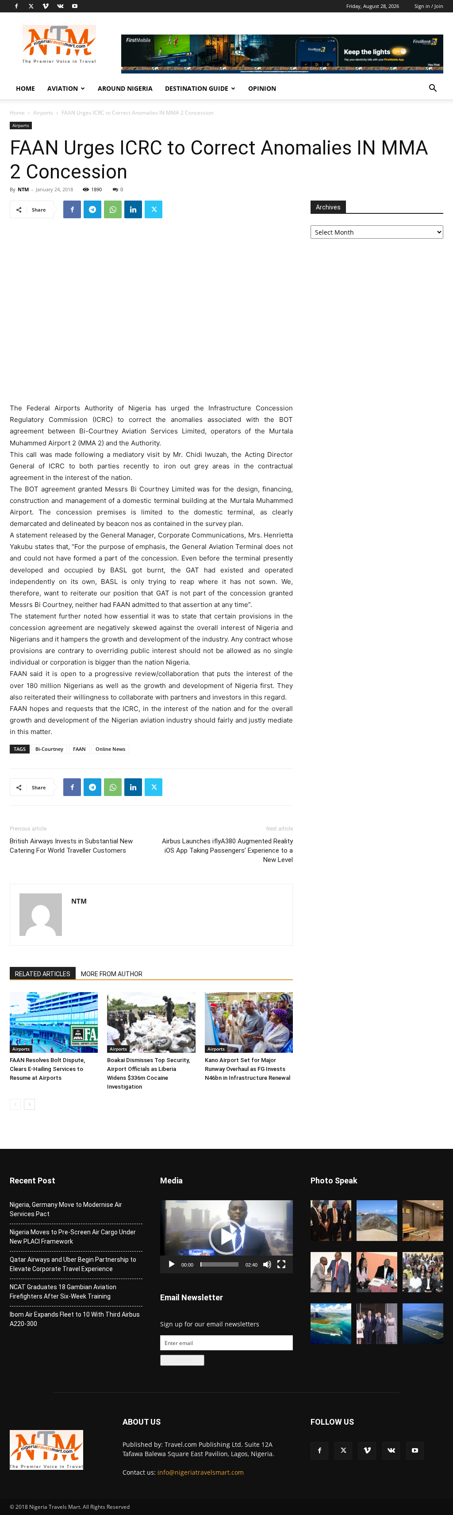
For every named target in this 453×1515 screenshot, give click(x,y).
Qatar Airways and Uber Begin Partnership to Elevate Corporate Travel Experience (73, 1264)
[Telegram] (92, 209)
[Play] (171, 1264)
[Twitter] (31, 6)
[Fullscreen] (281, 1264)
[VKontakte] (60, 6)
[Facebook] (16, 6)
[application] (226, 1236)
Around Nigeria (125, 88)
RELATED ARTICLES (42, 974)
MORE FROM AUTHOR (111, 974)
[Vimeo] (45, 6)
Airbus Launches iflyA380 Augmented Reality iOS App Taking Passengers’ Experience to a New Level (227, 850)
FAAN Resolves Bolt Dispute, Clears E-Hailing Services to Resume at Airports (47, 1069)
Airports (43, 112)
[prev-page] (15, 1104)
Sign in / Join (429, 6)
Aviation (62, 88)
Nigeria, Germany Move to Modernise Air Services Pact (66, 1209)
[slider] (219, 1264)
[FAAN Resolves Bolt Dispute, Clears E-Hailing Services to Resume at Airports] (54, 1022)
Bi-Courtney (49, 749)
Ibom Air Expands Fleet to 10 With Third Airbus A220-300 (75, 1319)
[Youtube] (74, 6)
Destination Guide (196, 88)
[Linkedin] (133, 209)
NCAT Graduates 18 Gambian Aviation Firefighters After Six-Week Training (63, 1291)
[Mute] (267, 1264)
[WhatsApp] (113, 209)
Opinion (262, 88)
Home (25, 88)
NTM (23, 189)
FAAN (79, 749)
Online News (110, 749)
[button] (432, 89)
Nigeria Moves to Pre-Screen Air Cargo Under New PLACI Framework (73, 1237)
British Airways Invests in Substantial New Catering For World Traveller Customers (71, 845)
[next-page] (29, 1104)
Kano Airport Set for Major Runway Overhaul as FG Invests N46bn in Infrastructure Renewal (247, 1069)
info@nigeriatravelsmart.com (200, 1472)
